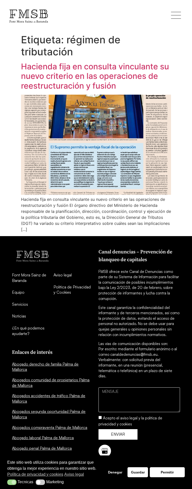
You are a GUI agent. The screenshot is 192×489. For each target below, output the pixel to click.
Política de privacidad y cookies (35, 474)
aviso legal (129, 417)
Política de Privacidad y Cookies (72, 289)
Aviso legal (63, 274)
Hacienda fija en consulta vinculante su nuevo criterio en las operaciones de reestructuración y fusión (95, 76)
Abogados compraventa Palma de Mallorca (49, 427)
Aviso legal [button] (74, 474)
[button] (11, 482)
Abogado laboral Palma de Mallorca (43, 437)
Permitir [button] (167, 472)
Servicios (20, 304)
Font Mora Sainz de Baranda (29, 277)
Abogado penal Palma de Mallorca (42, 448)
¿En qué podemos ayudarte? (28, 330)
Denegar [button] (115, 472)
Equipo (18, 292)
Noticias (19, 315)
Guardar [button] (138, 472)
